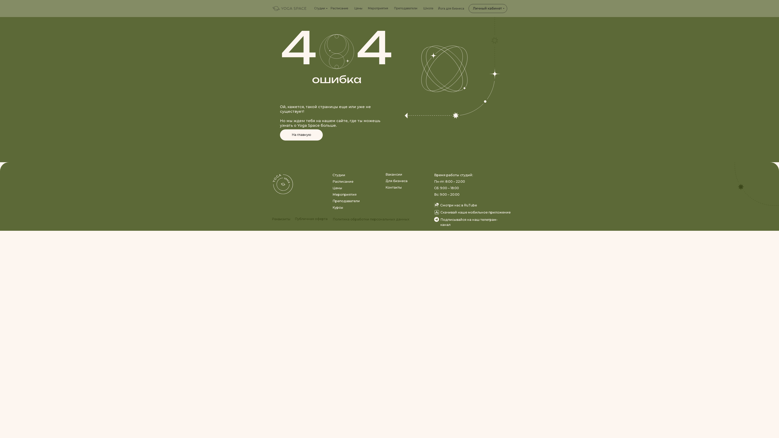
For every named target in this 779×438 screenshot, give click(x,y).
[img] (289, 8)
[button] (281, 219)
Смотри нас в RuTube (458, 205)
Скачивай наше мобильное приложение (475, 212)
